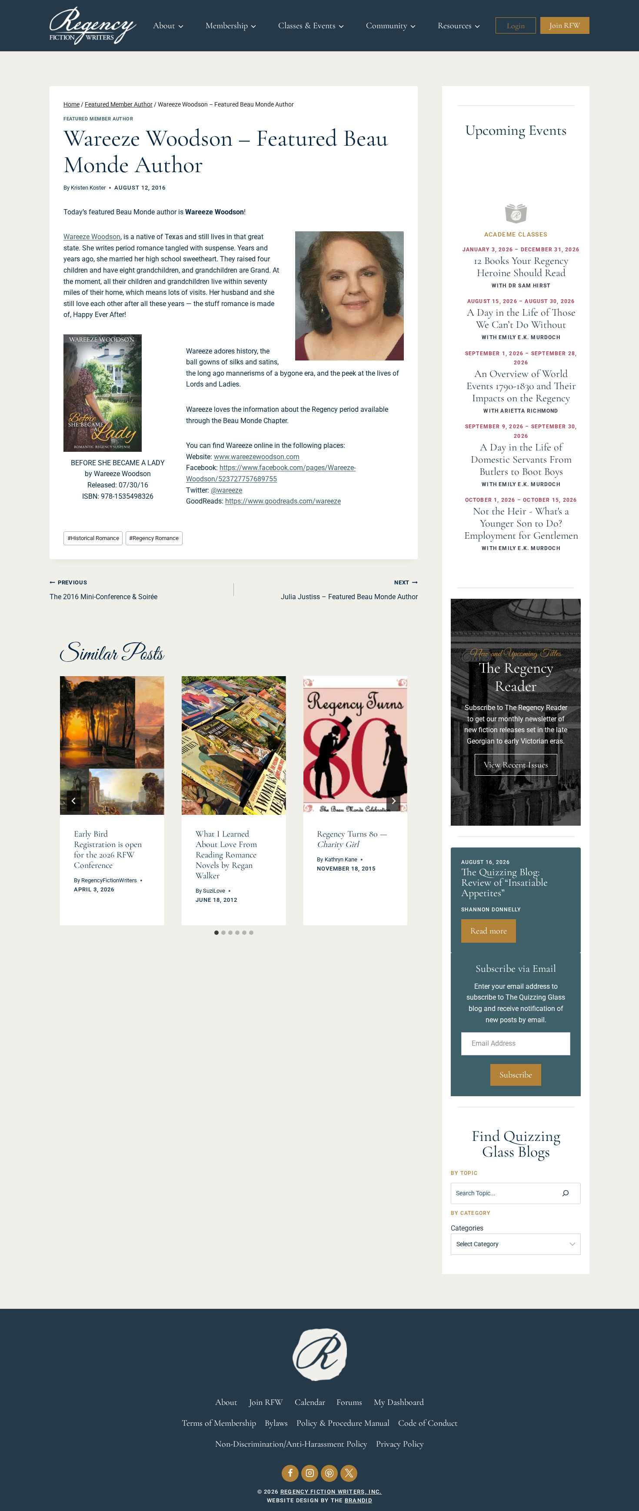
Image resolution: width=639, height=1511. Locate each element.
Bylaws (276, 1423)
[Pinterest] (329, 1473)
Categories (467, 1228)
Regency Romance (154, 538)
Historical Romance (93, 538)
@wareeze (226, 490)
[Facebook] (290, 1473)
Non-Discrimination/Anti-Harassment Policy (291, 1444)
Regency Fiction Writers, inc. (331, 1491)
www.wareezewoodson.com (257, 457)
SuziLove (214, 890)
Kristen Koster (88, 187)
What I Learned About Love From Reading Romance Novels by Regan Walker (226, 855)
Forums (349, 1402)
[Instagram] (309, 1473)
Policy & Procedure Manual (342, 1423)
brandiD (358, 1500)
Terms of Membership (219, 1423)
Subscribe (515, 1075)
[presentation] (112, 745)
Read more (493, 934)
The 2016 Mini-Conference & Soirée (103, 590)
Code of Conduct (428, 1423)
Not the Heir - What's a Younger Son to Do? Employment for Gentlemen (521, 523)
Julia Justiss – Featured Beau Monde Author (349, 590)
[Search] (565, 1193)
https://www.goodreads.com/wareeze (283, 501)
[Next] (393, 801)
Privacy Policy (400, 1444)
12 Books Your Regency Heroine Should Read (521, 266)
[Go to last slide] (74, 801)
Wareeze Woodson (91, 237)
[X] (348, 1473)
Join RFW (564, 25)
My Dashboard (399, 1402)
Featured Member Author (98, 119)
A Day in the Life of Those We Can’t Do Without (521, 318)
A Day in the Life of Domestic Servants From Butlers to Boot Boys (521, 459)
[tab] (216, 933)
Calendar (310, 1402)
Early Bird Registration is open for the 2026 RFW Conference (108, 850)
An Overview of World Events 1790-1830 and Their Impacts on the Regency (521, 385)
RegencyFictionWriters (109, 880)
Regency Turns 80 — (352, 839)
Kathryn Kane (341, 859)
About (226, 1402)
